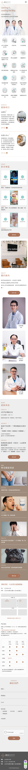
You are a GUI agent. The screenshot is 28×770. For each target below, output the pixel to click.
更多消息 (15, 457)
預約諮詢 (25, 767)
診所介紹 (15, 293)
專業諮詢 (5, 713)
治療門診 (20, 711)
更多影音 (15, 235)
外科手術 (12, 711)
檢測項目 (5, 711)
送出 (16, 738)
